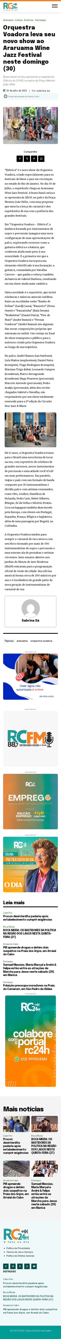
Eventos (28, 20)
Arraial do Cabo (10, 944)
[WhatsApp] (41, 159)
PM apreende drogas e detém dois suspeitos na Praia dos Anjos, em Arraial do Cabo (29, 951)
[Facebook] (20, 159)
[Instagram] (13, 1266)
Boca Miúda (9, 926)
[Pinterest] (34, 159)
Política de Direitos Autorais (20, 1255)
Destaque (40, 20)
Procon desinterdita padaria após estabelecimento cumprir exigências (15, 1146)
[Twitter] (27, 159)
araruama (22, 640)
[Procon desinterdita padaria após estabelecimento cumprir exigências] (16, 1124)
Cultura (19, 20)
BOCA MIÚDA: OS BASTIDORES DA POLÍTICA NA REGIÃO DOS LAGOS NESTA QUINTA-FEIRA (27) (29, 934)
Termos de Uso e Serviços (19, 1252)
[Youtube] (34, 1266)
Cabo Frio (7, 913)
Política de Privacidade (18, 1248)
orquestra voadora (41, 640)
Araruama (8, 20)
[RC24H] (11, 6)
